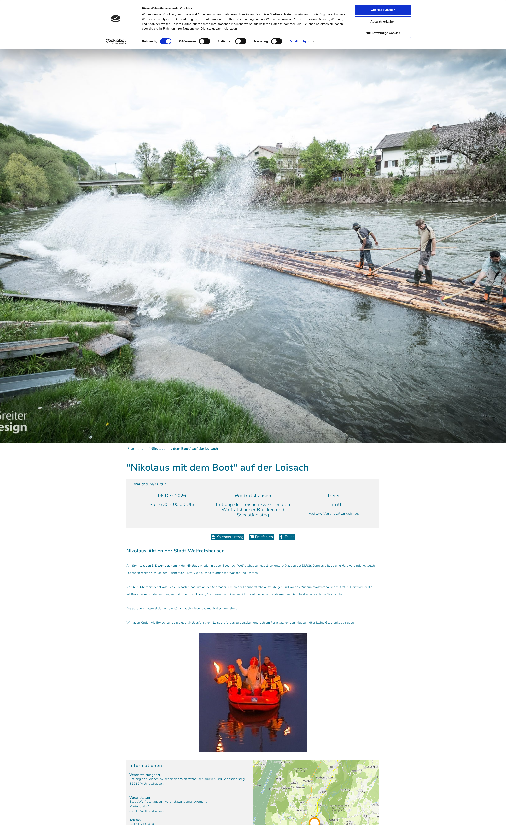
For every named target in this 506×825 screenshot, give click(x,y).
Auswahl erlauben (382, 21)
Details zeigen (299, 41)
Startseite (135, 448)
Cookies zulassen (383, 9)
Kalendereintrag (230, 536)
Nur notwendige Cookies (383, 33)
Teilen (290, 536)
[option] (253, 236)
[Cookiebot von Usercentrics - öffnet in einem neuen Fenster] (115, 41)
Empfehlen (264, 536)
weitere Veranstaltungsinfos (334, 513)
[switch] (204, 41)
